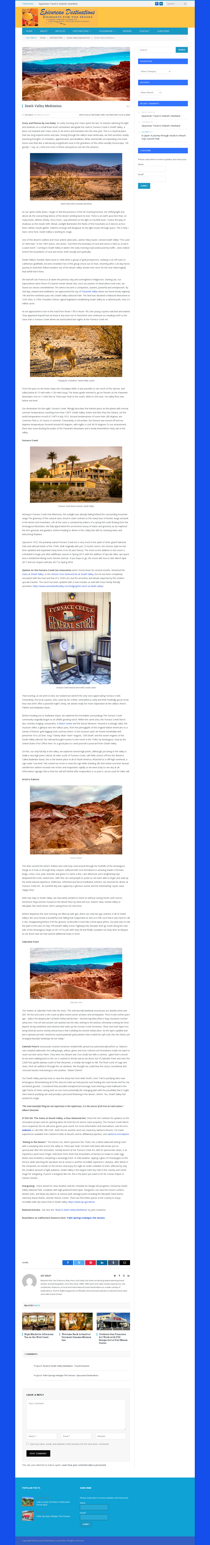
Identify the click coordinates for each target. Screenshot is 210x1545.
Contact (144, 31)
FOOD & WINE (124, 115)
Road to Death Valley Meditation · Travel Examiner (66, 1365)
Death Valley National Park (92, 115)
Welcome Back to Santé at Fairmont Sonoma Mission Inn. (76, 1337)
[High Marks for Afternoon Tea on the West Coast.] (38, 1321)
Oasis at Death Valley (32, 574)
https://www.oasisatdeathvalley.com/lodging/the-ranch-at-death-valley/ (68, 586)
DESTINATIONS (112, 115)
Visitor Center (65, 723)
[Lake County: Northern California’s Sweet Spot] (28, 1501)
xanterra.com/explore (118, 1134)
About (44, 31)
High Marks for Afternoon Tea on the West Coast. (38, 1336)
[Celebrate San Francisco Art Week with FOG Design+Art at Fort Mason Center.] (113, 1321)
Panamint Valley (90, 291)
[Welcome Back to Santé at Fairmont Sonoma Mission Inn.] (76, 1321)
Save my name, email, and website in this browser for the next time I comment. (69, 1444)
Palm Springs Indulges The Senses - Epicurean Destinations (70, 1375)
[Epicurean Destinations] (59, 17)
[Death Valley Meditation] (76, 74)
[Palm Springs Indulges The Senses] (28, 1516)
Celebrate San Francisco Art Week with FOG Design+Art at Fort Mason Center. (113, 1338)
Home (29, 31)
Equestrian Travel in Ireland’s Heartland (58, 3)
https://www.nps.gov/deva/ (81, 1201)
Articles (60, 31)
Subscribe (163, 31)
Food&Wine (106, 31)
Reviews (127, 31)
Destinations (81, 31)
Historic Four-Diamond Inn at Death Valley (72, 574)
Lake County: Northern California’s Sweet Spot (53, 1503)
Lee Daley (29, 115)
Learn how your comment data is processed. (84, 1465)
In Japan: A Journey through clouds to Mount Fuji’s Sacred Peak (164, 137)
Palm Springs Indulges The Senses (53, 1516)
